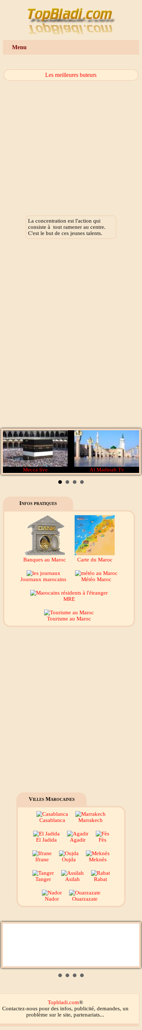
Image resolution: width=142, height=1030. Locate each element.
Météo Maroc (96, 579)
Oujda (69, 859)
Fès (102, 840)
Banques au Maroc (44, 560)
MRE (69, 599)
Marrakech (90, 820)
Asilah (72, 879)
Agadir (78, 840)
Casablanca (52, 820)
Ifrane (42, 859)
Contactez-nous (20, 1008)
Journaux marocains (43, 579)
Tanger (43, 879)
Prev (12, 452)
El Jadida (46, 840)
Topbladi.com (63, 1002)
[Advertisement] (71, 336)
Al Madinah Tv (107, 470)
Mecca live (35, 470)
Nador (52, 899)
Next (129, 452)
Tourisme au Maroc (69, 619)
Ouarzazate (85, 899)
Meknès (98, 859)
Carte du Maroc (95, 560)
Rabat (100, 879)
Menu (19, 47)
